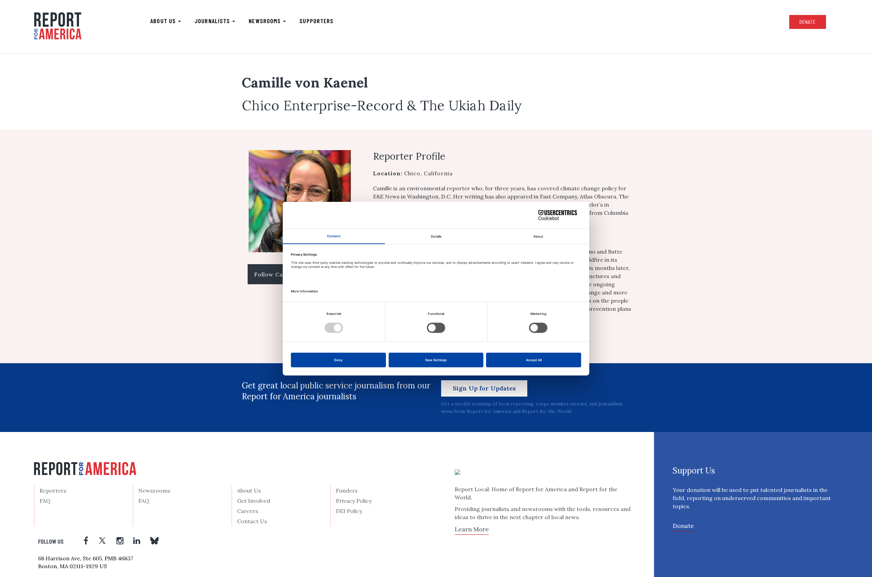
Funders (347, 490)
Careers (247, 511)
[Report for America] (57, 25)
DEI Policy (349, 511)
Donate (807, 21)
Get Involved (253, 500)
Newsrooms (265, 21)
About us (163, 21)
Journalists (213, 21)
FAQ (45, 500)
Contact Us (252, 521)
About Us (249, 490)
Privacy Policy (354, 500)
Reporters (53, 490)
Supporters (316, 21)
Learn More (472, 529)
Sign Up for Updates (484, 388)
